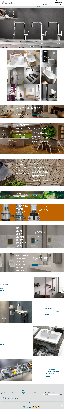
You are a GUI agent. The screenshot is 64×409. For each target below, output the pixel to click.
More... (47, 311)
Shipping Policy (3, 393)
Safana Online (3, 401)
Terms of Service (3, 390)
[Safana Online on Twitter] (29, 399)
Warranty (2, 396)
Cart (61, 4)
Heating (13, 392)
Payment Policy (3, 392)
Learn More (35, 111)
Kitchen (13, 391)
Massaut (23, 395)
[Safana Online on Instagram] (32, 399)
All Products (13, 393)
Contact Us (23, 390)
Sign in (56, 2)
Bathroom (13, 390)
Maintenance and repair (36, 395)
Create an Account (59, 2)
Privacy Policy (3, 391)
